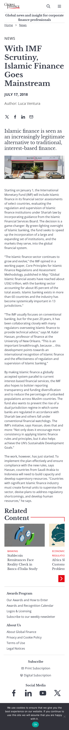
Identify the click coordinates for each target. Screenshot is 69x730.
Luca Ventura (29, 103)
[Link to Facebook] (13, 693)
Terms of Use (16, 643)
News (23, 25)
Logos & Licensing (19, 611)
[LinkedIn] (25, 117)
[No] (64, 716)
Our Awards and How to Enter (27, 600)
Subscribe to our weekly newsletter (31, 617)
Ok (35, 724)
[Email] (33, 117)
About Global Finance (21, 632)
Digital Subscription (37, 675)
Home (8, 25)
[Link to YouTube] (43, 693)
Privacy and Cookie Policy (24, 637)
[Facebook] (17, 117)
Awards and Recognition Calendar (30, 606)
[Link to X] (57, 693)
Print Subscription (37, 668)
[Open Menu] (59, 6)
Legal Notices (16, 648)
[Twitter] (8, 117)
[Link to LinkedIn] (28, 693)
